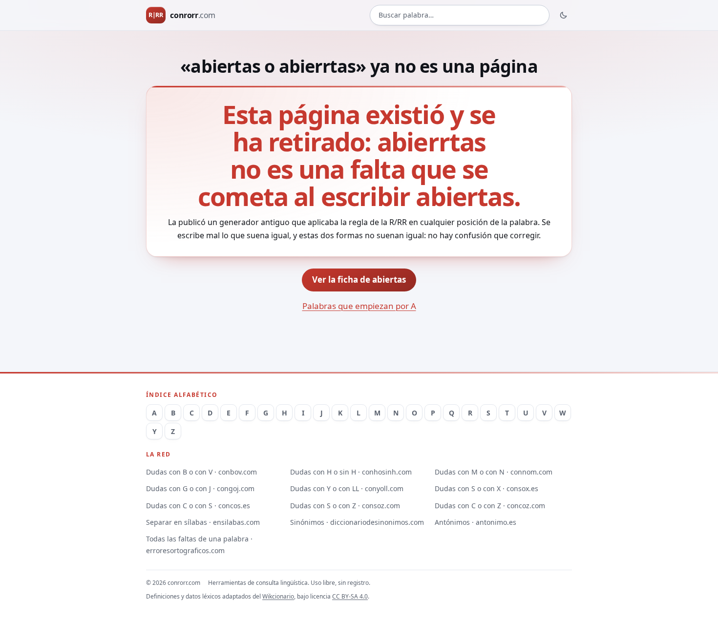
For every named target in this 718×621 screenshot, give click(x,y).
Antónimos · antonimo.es (475, 522)
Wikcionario (278, 596)
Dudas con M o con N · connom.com (493, 471)
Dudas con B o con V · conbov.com (201, 471)
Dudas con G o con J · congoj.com (200, 488)
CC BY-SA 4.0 (350, 596)
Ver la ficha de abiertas (359, 279)
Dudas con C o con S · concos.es (198, 505)
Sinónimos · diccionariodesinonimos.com (357, 522)
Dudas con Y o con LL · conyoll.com (346, 488)
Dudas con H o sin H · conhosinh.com (351, 471)
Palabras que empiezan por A (359, 305)
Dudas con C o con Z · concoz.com (490, 505)
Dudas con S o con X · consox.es (486, 488)
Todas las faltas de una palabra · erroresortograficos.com (199, 544)
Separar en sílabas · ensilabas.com (203, 522)
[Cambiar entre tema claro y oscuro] (563, 15)
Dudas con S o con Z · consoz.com (345, 505)
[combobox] (459, 15)
